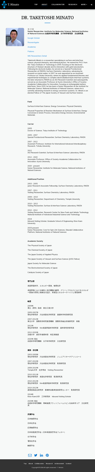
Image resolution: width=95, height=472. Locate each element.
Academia (32, 47)
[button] (91, 4)
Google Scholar (34, 38)
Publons (31, 51)
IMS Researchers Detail (37, 56)
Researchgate (33, 42)
